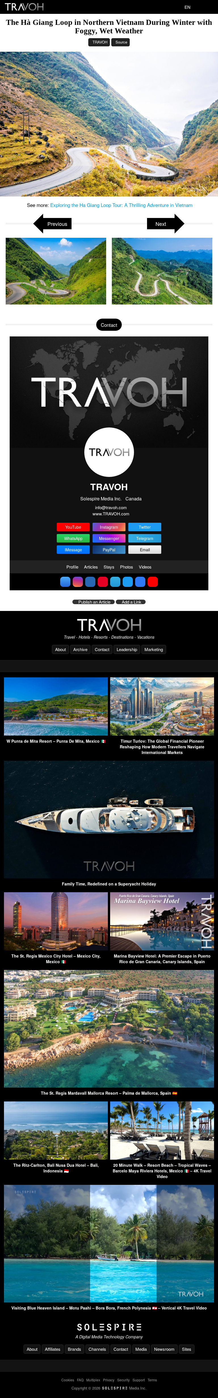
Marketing (153, 649)
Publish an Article (94, 602)
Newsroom (164, 1349)
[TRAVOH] (109, 625)
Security (123, 1379)
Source (121, 42)
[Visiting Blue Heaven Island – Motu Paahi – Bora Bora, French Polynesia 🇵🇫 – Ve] (109, 1301)
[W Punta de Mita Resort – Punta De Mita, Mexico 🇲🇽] (56, 734)
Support (139, 1379)
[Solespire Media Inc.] (109, 1327)
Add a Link (131, 602)
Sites (186, 1349)
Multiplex (93, 1379)
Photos (126, 567)
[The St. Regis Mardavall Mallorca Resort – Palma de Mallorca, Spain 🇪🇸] (109, 1086)
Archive (80, 649)
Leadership (127, 649)
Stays (109, 567)
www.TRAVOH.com (111, 514)
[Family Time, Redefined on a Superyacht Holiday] (109, 877)
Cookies (67, 1379)
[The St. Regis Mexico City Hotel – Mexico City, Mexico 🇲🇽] (56, 949)
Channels (97, 1349)
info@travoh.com (111, 507)
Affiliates (52, 1349)
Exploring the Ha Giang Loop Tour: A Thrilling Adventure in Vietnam (121, 204)
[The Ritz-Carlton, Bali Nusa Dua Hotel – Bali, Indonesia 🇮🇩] (56, 1158)
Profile (72, 567)
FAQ (80, 1379)
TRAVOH (100, 42)
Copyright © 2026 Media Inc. (109, 1388)
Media (141, 1349)
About (60, 649)
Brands (74, 1349)
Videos (145, 567)
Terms (152, 1379)
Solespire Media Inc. (100, 498)
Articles (91, 567)
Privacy (108, 1379)
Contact (102, 649)
